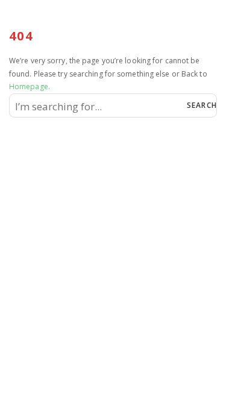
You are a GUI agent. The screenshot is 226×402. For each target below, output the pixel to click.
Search (200, 105)
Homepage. (29, 86)
